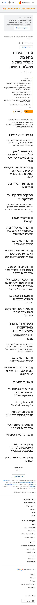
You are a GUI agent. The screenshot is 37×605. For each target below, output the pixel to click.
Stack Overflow (30, 549)
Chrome (32, 578)
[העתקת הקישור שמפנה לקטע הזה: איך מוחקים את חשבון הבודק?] (22, 461)
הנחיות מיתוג (31, 559)
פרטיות (27, 595)
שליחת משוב (26, 47)
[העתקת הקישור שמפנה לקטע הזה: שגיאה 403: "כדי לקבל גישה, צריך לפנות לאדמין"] (22, 315)
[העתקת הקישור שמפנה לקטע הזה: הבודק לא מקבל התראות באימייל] (12, 244)
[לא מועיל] (19, 42)
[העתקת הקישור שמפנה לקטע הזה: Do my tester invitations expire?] (9, 405)
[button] (18, 156)
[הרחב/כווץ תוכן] (24, 78)
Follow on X (31, 531)
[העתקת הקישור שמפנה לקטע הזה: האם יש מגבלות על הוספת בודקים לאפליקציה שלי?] (12, 395)
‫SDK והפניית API (30, 506)
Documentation (28, 8)
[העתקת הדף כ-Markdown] (24, 72)
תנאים (33, 595)
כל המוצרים (31, 587)
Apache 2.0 (32, 484)
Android (18, 111)
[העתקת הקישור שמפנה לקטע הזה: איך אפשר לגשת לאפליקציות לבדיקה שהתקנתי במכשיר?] (8, 451)
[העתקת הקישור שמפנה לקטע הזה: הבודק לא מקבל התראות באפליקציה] (8, 361)
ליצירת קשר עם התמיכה (28, 546)
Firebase (30, 36)
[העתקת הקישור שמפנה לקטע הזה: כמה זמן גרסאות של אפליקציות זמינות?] (9, 428)
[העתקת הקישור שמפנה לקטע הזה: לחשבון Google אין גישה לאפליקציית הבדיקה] (22, 302)
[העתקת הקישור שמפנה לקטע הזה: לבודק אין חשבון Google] (22, 221)
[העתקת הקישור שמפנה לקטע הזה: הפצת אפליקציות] (7, 135)
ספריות (33, 512)
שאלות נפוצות (31, 562)
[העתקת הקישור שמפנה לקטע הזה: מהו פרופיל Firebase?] (31, 438)
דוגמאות (32, 509)
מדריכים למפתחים (29, 503)
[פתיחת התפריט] (33, 2)
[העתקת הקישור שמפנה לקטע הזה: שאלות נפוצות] (11, 382)
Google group (31, 552)
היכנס (4, 2)
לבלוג (33, 524)
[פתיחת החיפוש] (13, 2)
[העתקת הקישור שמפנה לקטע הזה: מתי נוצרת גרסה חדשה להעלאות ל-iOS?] (31, 418)
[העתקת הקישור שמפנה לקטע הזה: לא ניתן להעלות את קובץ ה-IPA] (18, 187)
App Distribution (10, 8)
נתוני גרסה (32, 555)
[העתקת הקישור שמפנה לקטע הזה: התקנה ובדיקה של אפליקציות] (16, 199)
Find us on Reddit (30, 527)
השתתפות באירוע (30, 537)
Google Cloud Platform (28, 584)
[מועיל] (22, 42)
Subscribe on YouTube (28, 534)
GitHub (33, 516)
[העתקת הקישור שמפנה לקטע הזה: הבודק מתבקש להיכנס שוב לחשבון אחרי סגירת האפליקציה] (18, 374)
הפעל (28, 39)
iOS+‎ (26, 111)
